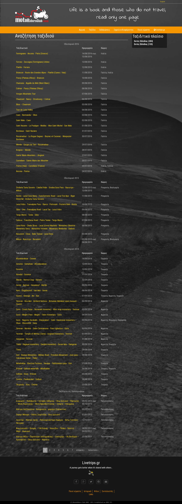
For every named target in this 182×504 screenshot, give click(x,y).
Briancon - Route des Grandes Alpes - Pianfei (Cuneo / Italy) (41, 72)
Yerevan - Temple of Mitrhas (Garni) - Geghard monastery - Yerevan (44, 334)
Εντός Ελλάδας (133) (143, 44)
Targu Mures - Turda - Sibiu (27, 215)
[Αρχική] (31, 14)
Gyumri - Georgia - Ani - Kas (27, 296)
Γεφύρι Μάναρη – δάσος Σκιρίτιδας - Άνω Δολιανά (38, 414)
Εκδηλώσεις (104, 30)
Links (91, 494)
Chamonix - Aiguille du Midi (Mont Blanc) (32, 83)
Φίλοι (96, 491)
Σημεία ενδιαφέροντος (124, 30)
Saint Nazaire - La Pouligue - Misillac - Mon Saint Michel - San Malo (44, 125)
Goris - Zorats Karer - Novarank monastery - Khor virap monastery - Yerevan (47, 309)
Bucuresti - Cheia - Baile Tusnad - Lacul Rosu (34, 234)
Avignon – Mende (23, 150)
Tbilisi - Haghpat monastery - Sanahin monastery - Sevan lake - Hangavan (46, 344)
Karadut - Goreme (23, 274)
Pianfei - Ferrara (23, 67)
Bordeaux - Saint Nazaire (26, 131)
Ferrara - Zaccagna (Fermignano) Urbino (32, 62)
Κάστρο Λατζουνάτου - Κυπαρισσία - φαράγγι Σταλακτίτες (41, 409)
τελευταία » (93, 450)
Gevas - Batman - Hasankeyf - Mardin (31, 285)
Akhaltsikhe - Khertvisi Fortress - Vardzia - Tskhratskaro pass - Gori (44, 363)
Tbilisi (18, 349)
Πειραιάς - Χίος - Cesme (26, 384)
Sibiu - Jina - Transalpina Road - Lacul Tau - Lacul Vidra (38, 209)
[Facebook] (76, 482)
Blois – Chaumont (23, 104)
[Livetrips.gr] (91, 473)
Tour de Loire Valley (24, 110)
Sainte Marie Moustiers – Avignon (30, 155)
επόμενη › (80, 450)
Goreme (19, 269)
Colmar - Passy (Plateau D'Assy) (29, 88)
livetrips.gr (160, 30)
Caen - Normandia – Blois (26, 115)
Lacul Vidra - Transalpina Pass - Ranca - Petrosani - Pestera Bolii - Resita (46, 204)
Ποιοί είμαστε (143, 30)
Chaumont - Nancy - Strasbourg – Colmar (33, 99)
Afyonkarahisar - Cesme (26, 258)
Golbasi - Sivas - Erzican (26, 374)
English (162, 2)
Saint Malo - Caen (23, 120)
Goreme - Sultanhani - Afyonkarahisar (31, 264)
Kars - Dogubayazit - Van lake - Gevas (31, 290)
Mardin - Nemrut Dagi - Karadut (29, 280)
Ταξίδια (92, 30)
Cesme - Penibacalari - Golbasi (29, 379)
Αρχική (82, 30)
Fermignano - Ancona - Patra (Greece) (32, 53)
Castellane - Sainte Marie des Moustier (32, 160)
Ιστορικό (87, 491)
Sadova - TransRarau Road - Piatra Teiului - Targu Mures (39, 220)
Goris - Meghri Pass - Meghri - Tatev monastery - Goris (39, 314)
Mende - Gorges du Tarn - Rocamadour (32, 144)
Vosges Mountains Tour (26, 94)
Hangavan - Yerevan (24, 339)
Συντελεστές (107, 491)
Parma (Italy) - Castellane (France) (30, 166)
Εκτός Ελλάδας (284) (143, 41)
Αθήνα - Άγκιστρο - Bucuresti (28, 239)
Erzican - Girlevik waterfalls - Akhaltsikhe (33, 368)
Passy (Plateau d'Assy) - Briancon (30, 78)
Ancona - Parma (22, 171)
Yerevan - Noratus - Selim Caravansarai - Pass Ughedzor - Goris (42, 328)
